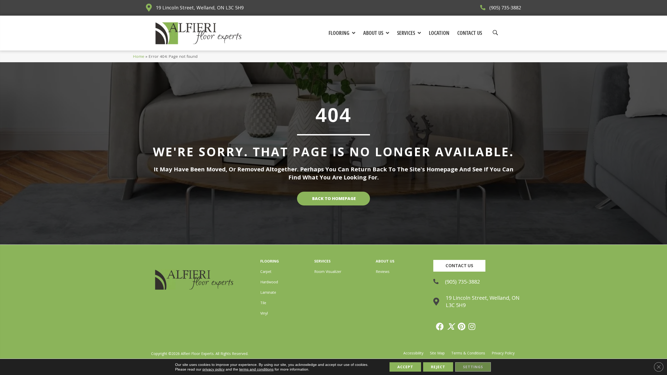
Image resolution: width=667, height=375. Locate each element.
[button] (459, 266)
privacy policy (213, 369)
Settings (473, 366)
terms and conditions (256, 369)
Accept (405, 366)
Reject (438, 366)
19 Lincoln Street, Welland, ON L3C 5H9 (200, 7)
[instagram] (472, 326)
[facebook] (440, 326)
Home (138, 56)
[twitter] (451, 326)
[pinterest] (462, 326)
